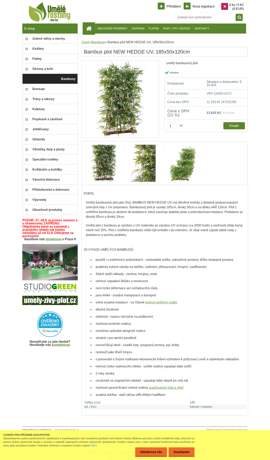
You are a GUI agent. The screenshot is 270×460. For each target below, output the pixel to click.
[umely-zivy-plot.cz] (50, 297)
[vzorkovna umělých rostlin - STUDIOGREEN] (50, 285)
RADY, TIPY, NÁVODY (177, 28)
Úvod (85, 42)
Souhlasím (182, 452)
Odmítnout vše (151, 452)
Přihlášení (174, 6)
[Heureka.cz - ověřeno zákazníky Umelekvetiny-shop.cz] (50, 324)
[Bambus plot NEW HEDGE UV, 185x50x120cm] (120, 62)
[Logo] (49, 12)
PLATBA (154, 28)
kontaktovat (61, 344)
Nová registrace (203, 6)
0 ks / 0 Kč (236, 5)
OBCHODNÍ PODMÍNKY (112, 28)
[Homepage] (90, 28)
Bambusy (98, 42)
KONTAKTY (202, 28)
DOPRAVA (138, 28)
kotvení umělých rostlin (161, 302)
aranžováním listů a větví (166, 387)
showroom (53, 239)
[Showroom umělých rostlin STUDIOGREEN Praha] (50, 245)
